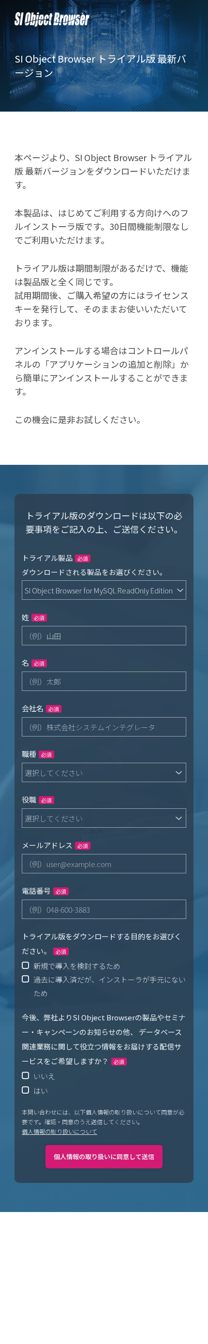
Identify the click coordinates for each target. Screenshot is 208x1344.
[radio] (104, 965)
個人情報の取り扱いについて (59, 1131)
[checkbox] (104, 979)
